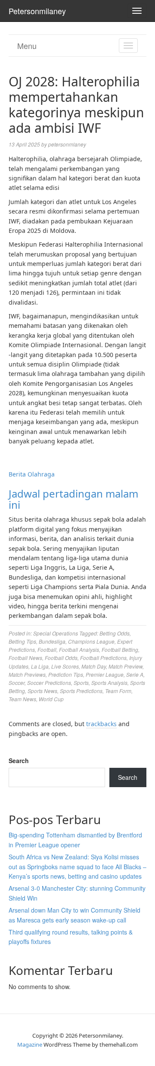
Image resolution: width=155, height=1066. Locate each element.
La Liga (40, 666)
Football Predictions (103, 657)
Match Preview (125, 666)
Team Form (118, 690)
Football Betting (120, 649)
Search (19, 760)
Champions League (91, 641)
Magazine (29, 1044)
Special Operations (55, 633)
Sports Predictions (81, 690)
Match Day (93, 666)
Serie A (134, 674)
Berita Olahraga (32, 474)
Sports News (42, 690)
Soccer (17, 682)
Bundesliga (52, 641)
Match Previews (27, 674)
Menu (27, 45)
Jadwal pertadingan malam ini (73, 499)
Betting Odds (114, 633)
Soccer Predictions (49, 682)
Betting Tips (22, 641)
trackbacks (101, 724)
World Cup (51, 699)
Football (46, 649)
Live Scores (65, 666)
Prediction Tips (65, 674)
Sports (81, 682)
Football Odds (61, 657)
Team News (22, 699)
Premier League (105, 674)
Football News (25, 657)
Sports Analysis (109, 682)
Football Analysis (79, 649)
